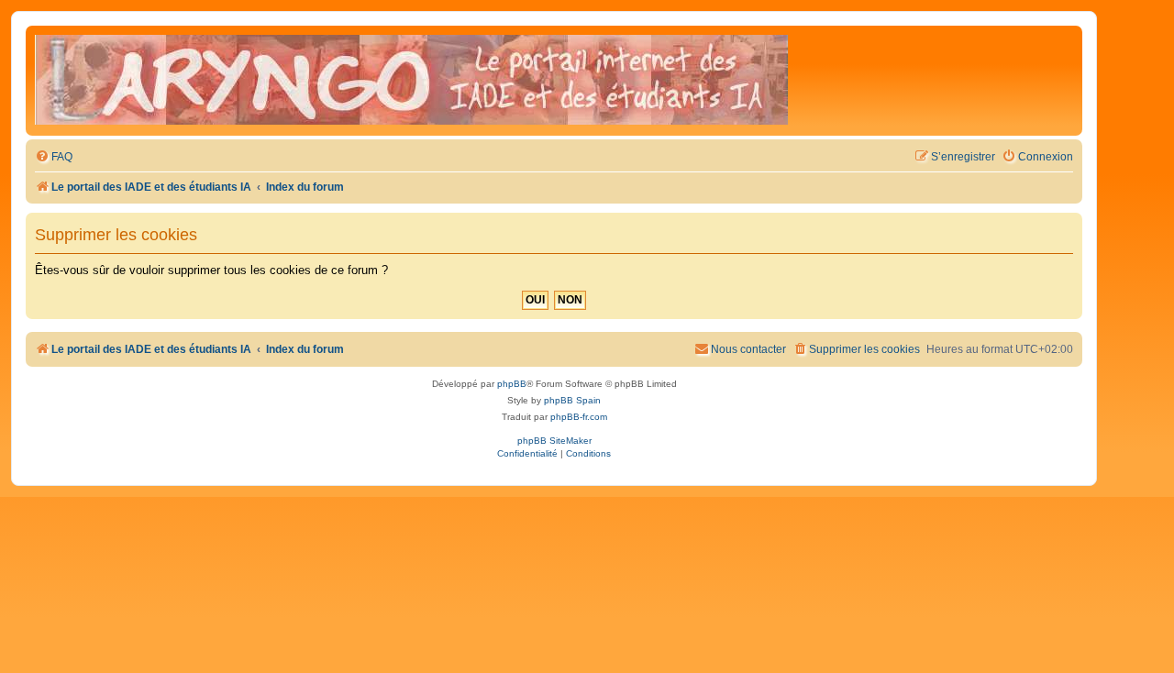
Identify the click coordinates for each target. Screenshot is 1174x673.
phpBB (511, 384)
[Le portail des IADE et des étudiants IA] (411, 80)
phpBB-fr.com (578, 417)
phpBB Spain (572, 400)
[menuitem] (53, 157)
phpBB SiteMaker (554, 441)
